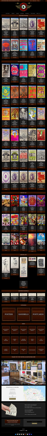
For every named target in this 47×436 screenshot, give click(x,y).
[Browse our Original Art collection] (23, 350)
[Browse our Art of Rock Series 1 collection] (5, 330)
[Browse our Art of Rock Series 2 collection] (14, 330)
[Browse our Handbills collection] (23, 314)
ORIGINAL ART (23, 254)
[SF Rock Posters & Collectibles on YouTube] (26, 430)
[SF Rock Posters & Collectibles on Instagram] (25, 430)
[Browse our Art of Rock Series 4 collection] (32, 330)
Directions (12, 398)
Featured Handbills (23, 290)
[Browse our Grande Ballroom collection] (23, 340)
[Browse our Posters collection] (8, 314)
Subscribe (34, 423)
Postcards (33, 13)
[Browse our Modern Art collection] (14, 350)
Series (13, 13)
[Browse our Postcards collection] (38, 314)
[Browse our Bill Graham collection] (5, 340)
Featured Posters (23, 15)
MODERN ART (23, 192)
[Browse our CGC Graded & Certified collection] (41, 340)
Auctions (8, 13)
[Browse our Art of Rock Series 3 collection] (23, 330)
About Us (38, 13)
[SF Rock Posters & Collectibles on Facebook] (21, 430)
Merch (17, 13)
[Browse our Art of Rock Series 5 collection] (41, 330)
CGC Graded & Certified (23, 61)
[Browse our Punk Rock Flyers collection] (41, 350)
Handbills (27, 13)
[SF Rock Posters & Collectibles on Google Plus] (23, 430)
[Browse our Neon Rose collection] (32, 340)
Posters (22, 13)
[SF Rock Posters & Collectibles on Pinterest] (22, 430)
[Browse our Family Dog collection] (14, 340)
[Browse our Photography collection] (32, 350)
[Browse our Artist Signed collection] (5, 350)
